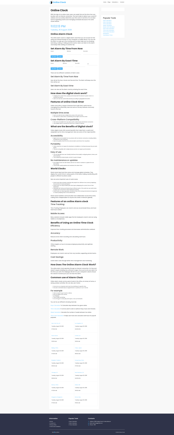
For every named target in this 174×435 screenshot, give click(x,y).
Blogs (109, 2)
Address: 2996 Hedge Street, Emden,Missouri (100, 421)
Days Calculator (55, 305)
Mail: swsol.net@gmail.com (96, 423)
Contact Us (52, 423)
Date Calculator (107, 22)
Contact (122, 2)
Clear (60, 56)
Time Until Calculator (108, 30)
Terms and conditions (55, 426)
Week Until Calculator (109, 27)
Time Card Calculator (57, 315)
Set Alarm (54, 56)
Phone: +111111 (93, 425)
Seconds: (85, 51)
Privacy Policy (53, 425)
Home (104, 2)
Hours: (52, 51)
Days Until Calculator (108, 28)
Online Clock (59, 2)
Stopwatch (106, 33)
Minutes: (69, 51)
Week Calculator (55, 312)
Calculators (115, 2)
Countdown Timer (108, 35)
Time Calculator (55, 309)
